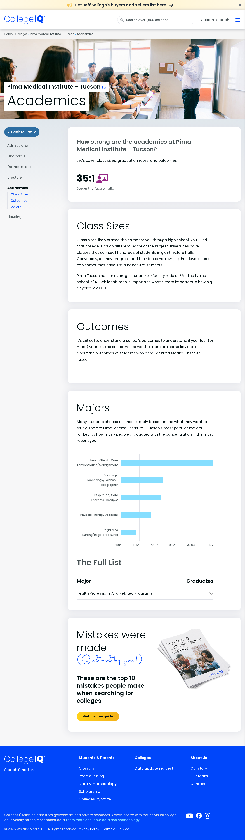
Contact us (200, 783)
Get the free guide (98, 716)
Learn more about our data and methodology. (103, 820)
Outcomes (19, 200)
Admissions (17, 145)
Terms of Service (115, 829)
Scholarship (89, 791)
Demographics (20, 166)
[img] (24, 21)
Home (8, 34)
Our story (198, 768)
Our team (199, 776)
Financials (16, 156)
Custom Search (215, 19)
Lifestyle (14, 177)
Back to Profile (23, 131)
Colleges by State (95, 799)
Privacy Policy (88, 829)
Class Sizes (20, 194)
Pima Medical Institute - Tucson (52, 34)
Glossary (87, 768)
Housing (14, 216)
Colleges (21, 34)
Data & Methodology (98, 783)
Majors (16, 207)
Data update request (154, 768)
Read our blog (91, 776)
